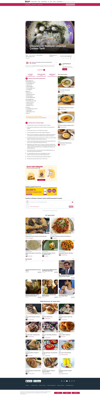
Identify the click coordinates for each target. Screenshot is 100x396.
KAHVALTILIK (61, 333)
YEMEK (27, 55)
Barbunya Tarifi (40, 4)
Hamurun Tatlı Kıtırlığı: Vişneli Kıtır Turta (49, 335)
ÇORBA (59, 88)
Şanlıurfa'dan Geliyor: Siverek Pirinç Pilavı (33, 254)
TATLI (27, 315)
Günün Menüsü (44, 1)
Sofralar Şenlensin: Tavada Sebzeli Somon (49, 353)
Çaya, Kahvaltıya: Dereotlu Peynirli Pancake (33, 371)
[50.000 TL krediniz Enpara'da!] (41, 191)
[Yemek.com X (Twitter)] (69, 381)
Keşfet (54, 1)
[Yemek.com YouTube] (67, 381)
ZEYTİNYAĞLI (44, 369)
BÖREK (60, 351)
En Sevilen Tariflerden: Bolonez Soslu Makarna (60, 236)
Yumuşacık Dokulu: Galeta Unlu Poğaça (65, 317)
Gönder (71, 206)
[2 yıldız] (63, 58)
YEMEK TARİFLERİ (32, 55)
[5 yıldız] (68, 58)
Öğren (51, 1)
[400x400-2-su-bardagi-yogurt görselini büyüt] (35, 100)
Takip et (64, 69)
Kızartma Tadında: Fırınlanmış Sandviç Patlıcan (48, 371)
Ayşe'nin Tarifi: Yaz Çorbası (64, 90)
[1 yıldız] (62, 58)
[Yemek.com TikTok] (64, 381)
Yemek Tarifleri (34, 1)
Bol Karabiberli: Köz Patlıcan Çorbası (66, 107)
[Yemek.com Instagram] (61, 381)
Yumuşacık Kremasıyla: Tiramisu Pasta (33, 317)
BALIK (43, 351)
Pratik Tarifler (28, 4)
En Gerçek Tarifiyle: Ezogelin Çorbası (66, 125)
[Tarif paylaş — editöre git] (41, 172)
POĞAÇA (60, 315)
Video (39, 1)
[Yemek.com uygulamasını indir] (29, 381)
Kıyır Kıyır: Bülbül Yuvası (47, 316)
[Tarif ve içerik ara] (63, 1)
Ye (48, 1)
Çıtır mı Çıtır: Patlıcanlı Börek (65, 352)
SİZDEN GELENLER (29, 234)
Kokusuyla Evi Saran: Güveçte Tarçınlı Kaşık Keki (36, 236)
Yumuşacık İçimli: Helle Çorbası (64, 142)
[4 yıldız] (67, 58)
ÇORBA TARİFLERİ (39, 55)
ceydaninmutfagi (65, 63)
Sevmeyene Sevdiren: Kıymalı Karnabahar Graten (48, 254)
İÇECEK (60, 369)
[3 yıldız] (65, 58)
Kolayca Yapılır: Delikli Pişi (64, 334)
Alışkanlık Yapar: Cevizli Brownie (33, 334)
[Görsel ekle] (72, 202)
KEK (26, 333)
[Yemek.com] (27, 1)
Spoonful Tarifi (34, 4)
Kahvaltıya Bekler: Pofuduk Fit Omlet (32, 353)
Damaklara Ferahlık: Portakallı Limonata (65, 371)
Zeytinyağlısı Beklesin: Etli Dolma (66, 253)
